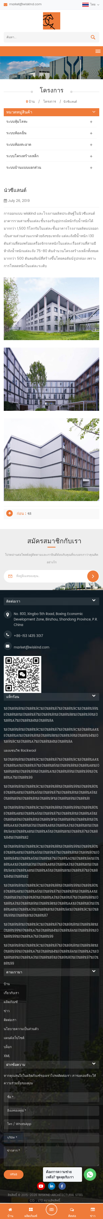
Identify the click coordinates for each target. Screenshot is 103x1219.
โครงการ (49, 101)
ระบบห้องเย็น (16, 133)
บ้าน (32, 101)
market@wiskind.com (25, 4)
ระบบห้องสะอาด (18, 144)
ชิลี (29, 514)
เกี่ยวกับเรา (11, 993)
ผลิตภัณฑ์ (11, 1002)
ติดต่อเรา (10, 1020)
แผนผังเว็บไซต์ (14, 1038)
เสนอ (13, 1174)
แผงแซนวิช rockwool (20, 750)
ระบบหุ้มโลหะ (17, 121)
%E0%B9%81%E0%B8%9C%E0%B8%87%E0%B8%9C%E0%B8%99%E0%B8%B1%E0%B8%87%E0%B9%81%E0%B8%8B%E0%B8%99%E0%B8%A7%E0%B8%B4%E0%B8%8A (51, 714)
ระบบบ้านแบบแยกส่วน (23, 167)
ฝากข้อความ (51, 1209)
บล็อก (8, 1047)
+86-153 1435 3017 (28, 636)
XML (7, 1056)
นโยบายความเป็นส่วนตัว (21, 1029)
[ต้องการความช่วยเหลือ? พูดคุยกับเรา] (90, 1174)
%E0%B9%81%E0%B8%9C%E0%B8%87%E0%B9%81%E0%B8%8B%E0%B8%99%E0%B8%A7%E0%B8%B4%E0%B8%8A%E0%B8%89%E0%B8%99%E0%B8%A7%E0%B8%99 (51, 930)
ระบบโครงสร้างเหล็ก (22, 156)
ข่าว (7, 1011)
